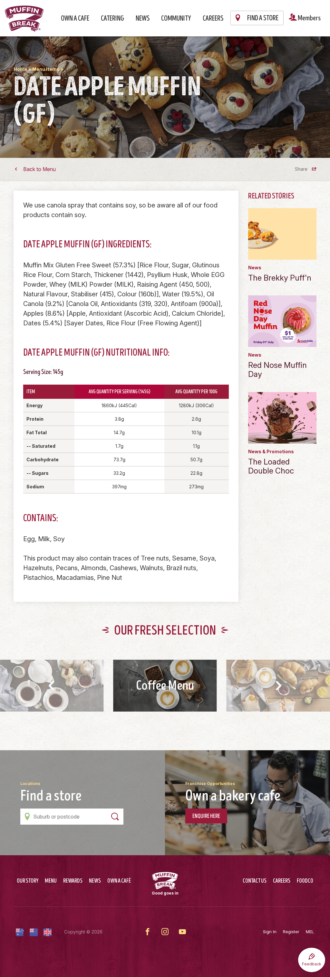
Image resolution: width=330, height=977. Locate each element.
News (143, 18)
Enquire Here (206, 816)
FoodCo (305, 881)
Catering (112, 18)
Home (20, 69)
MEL (310, 931)
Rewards (72, 881)
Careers (213, 18)
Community (176, 18)
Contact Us (255, 881)
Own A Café (119, 881)
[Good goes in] (165, 880)
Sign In (270, 931)
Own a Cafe (75, 18)
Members (309, 18)
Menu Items (46, 69)
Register (291, 931)
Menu (51, 881)
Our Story (27, 881)
